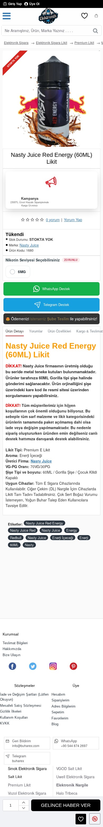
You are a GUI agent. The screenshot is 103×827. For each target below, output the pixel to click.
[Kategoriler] (6, 16)
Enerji (83, 537)
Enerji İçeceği (62, 537)
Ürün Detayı (15, 331)
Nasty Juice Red (22, 530)
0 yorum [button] (53, 219)
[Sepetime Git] (96, 16)
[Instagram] (53, 666)
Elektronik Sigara (16, 42)
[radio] (18, 272)
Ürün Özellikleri (59, 331)
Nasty (29, 544)
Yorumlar (36, 331)
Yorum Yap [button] (73, 219)
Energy (71, 530)
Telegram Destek (56, 305)
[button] (65, 805)
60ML (14, 544)
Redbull (15, 537)
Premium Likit (84, 42)
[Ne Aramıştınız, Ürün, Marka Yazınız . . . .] (95, 30)
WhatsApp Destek (56, 289)
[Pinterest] (73, 666)
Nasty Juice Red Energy (44, 523)
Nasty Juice (29, 245)
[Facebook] (12, 666)
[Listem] (84, 16)
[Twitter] (33, 666)
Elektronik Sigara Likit (51, 42)
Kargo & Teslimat (89, 331)
